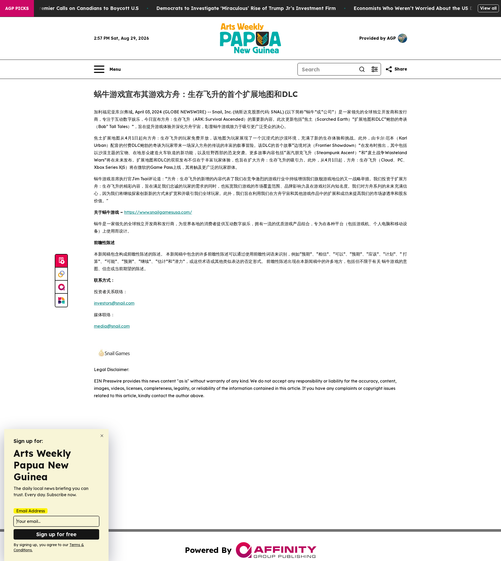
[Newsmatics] (61, 300)
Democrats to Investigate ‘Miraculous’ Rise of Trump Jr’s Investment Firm (246, 8)
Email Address (30, 510)
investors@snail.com (114, 303)
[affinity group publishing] (61, 287)
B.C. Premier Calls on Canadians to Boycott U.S (82, 8)
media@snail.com (112, 326)
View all (488, 8)
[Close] (101, 435)
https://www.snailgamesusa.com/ (158, 212)
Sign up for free (56, 534)
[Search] (362, 69)
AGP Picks (17, 8)
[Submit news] (61, 261)
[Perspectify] (61, 274)
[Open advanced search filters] (374, 69)
